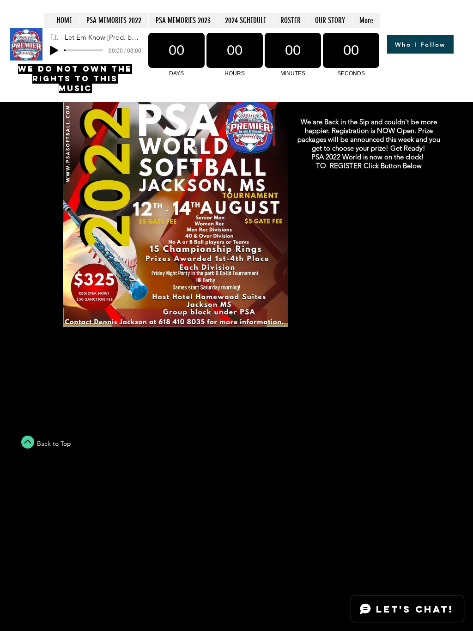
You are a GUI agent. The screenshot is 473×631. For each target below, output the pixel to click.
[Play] (54, 50)
